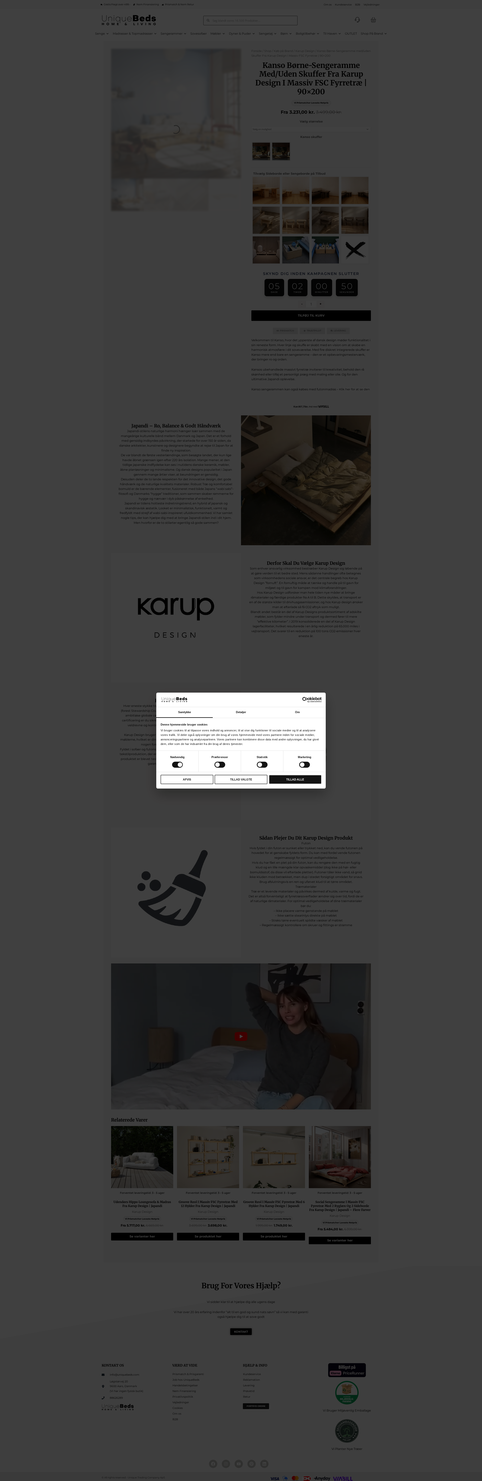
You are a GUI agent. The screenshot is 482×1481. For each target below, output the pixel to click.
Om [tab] (297, 712)
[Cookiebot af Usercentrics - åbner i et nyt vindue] (305, 700)
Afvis (187, 779)
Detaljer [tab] (241, 712)
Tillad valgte (241, 779)
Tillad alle (295, 779)
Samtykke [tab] (184, 712)
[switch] (219, 765)
